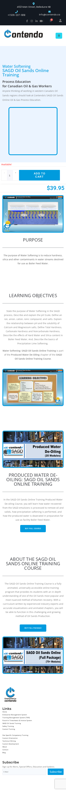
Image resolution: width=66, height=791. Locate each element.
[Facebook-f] (27, 21)
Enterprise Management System (14, 715)
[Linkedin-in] (36, 21)
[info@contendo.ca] (49, 12)
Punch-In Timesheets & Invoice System (17, 720)
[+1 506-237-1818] (16, 12)
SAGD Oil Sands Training (11, 723)
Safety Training (8, 726)
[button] (6, 214)
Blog (4, 752)
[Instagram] (31, 21)
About (4, 747)
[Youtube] (41, 21)
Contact (5, 749)
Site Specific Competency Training (15, 735)
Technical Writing (9, 741)
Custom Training (8, 729)
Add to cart (39, 175)
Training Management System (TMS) (16, 717)
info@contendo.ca (49, 14)
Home (4, 712)
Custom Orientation (10, 738)
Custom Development (10, 744)
